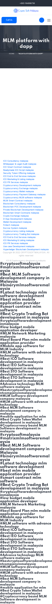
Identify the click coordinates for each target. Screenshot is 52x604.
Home (11, 54)
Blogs (27, 146)
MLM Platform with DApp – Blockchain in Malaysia (26, 152)
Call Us (9, 20)
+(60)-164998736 (27, 3)
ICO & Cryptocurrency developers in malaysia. (26, 260)
